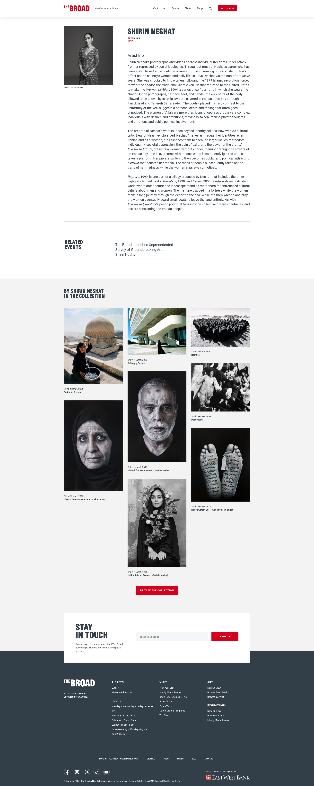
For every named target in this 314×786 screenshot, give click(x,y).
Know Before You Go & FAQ (173, 696)
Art (164, 8)
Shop (200, 8)
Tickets (118, 682)
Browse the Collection (218, 692)
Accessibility (165, 701)
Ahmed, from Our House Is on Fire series (148, 470)
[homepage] (77, 8)
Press (180, 758)
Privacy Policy (174, 781)
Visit (155, 8)
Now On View (214, 710)
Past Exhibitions (215, 715)
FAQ (194, 758)
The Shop (164, 715)
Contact (210, 758)
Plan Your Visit (166, 687)
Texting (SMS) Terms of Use (154, 781)
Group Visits (165, 706)
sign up (225, 636)
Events (175, 8)
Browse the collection (157, 590)
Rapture (195, 354)
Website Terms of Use (117, 781)
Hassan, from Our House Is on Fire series (212, 509)
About (188, 8)
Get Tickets (227, 8)
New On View (214, 687)
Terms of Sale (135, 781)
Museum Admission (122, 692)
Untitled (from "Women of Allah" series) (148, 575)
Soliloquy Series (72, 392)
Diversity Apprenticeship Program (118, 758)
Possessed (197, 419)
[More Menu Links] (242, 8)
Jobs (166, 758)
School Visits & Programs (172, 710)
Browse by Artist (215, 696)
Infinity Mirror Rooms (170, 692)
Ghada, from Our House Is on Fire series (84, 499)
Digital (151, 758)
